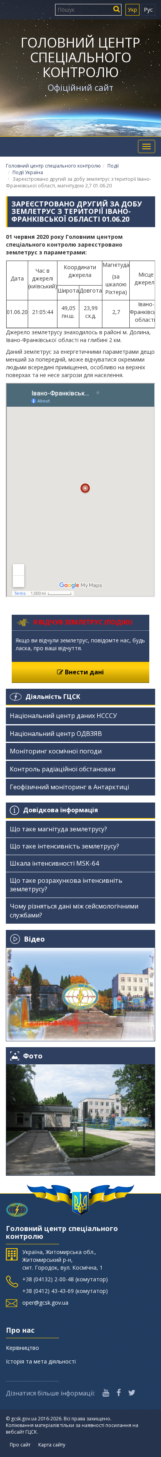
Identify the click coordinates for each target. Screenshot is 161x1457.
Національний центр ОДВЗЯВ (56, 733)
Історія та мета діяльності (41, 1361)
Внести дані (83, 672)
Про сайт (20, 1444)
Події (113, 165)
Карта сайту (51, 1444)
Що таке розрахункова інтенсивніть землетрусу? (66, 885)
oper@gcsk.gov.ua (45, 1302)
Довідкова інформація (60, 810)
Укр (132, 9)
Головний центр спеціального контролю (80, 57)
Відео (34, 939)
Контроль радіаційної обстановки (62, 769)
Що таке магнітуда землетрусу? (58, 829)
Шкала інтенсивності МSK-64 (54, 863)
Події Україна (28, 172)
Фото (33, 1055)
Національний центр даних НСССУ (63, 715)
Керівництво (22, 1347)
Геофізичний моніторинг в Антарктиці (69, 787)
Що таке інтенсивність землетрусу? (64, 846)
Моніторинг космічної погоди (56, 751)
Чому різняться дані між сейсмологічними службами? (74, 910)
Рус (148, 9)
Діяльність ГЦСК (52, 696)
